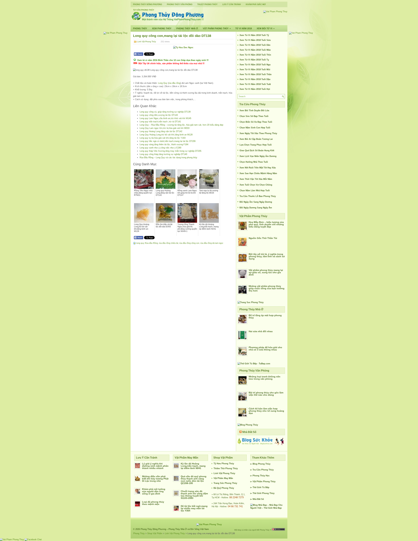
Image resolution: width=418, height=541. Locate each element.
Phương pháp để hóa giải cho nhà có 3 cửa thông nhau (265, 348)
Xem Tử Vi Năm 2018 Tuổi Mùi (255, 69)
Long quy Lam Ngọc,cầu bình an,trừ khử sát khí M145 (165, 118)
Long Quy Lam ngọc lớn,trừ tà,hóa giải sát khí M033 (164, 128)
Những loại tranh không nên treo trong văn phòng (264, 377)
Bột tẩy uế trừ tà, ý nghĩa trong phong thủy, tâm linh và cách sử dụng (267, 256)
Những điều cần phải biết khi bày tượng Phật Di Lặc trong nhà (155, 478)
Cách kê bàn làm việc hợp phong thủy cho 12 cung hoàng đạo (266, 410)
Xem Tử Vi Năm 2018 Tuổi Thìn (255, 55)
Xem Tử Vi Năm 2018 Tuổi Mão (255, 50)
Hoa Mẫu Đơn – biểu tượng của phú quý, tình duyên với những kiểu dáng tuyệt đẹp (266, 224)
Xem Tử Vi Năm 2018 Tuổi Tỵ (254, 59)
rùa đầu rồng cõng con (189, 243)
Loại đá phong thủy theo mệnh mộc (153, 503)
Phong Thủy (140, 28)
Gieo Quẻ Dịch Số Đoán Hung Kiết (257, 150)
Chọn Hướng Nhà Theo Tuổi (254, 162)
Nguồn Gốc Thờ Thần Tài (263, 238)
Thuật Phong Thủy (207, 4)
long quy (140, 243)
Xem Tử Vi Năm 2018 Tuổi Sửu (255, 40)
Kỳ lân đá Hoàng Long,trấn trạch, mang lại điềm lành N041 (193, 465)
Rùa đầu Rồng (151, 243)
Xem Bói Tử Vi (265, 28)
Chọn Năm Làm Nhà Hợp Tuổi (255, 190)
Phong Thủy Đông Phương (147, 4)
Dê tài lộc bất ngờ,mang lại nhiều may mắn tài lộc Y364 (194, 508)
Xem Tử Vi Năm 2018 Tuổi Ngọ (255, 64)
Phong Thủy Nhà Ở (187, 28)
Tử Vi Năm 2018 (243, 28)
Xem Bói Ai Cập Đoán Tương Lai (256, 139)
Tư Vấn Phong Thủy (143, 10)
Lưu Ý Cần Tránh (231, 4)
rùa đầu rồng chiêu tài (168, 243)
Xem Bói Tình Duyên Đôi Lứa (254, 110)
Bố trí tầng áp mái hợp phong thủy (265, 316)
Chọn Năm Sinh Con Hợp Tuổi (255, 127)
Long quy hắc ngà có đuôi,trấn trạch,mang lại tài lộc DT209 (167, 141)
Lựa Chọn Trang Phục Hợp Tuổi (256, 145)
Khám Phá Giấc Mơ (256, 4)
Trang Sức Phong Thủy (225, 483)
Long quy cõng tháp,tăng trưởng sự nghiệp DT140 (163, 154)
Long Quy (162, 83)
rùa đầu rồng (174, 83)
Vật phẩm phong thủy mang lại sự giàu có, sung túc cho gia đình (266, 272)
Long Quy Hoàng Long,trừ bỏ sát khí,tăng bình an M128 (166, 134)
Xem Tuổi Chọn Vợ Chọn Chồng (256, 185)
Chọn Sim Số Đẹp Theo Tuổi (254, 116)
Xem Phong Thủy (161, 28)
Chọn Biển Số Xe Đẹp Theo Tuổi (256, 122)
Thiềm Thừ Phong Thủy (226, 468)
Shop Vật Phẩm (154, 533)
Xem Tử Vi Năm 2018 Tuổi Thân (256, 74)
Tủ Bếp (265, 487)
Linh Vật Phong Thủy (146, 41)
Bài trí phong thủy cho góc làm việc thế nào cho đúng (266, 393)
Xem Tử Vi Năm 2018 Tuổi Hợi (255, 89)
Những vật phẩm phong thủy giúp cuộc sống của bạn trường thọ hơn (266, 288)
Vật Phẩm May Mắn (223, 478)
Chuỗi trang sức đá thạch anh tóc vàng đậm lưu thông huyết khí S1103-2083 (194, 494)
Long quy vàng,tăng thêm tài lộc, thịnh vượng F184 (164, 144)
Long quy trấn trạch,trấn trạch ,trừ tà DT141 (160, 121)
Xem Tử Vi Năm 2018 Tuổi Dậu (255, 79)
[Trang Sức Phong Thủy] (251, 302)
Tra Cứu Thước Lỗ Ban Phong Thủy (258, 196)
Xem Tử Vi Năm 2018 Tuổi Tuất (255, 84)
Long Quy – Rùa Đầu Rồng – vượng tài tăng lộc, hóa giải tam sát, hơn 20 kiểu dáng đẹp (181, 125)
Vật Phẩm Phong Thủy (217, 28)
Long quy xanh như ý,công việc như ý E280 (160, 147)
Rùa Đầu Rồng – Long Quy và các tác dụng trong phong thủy (168, 157)
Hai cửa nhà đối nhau (261, 331)
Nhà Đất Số (249, 432)
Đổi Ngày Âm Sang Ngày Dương (256, 202)
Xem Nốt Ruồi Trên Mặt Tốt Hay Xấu (258, 167)
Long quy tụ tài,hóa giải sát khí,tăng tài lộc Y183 (162, 138)
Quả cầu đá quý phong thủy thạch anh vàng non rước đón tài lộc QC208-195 (193, 479)
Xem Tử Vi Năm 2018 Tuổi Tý (254, 35)
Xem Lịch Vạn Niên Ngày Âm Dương (258, 156)
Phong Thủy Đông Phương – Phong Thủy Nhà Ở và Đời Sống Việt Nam (175, 529)
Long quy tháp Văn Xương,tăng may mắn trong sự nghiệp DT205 (170, 151)
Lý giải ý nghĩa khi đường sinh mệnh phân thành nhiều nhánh (155, 465)
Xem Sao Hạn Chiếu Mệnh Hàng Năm (258, 173)
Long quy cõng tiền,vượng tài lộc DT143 (159, 115)
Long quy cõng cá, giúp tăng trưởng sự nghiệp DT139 (165, 112)
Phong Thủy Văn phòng (179, 4)
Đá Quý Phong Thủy (224, 488)
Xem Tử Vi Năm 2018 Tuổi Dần (255, 45)
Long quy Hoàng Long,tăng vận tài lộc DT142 (161, 131)
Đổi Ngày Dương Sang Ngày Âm (256, 207)
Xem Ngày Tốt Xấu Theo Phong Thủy (258, 133)
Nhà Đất (256, 499)
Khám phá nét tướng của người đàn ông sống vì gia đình (153, 491)
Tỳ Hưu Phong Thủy (224, 463)
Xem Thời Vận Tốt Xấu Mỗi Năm (256, 179)
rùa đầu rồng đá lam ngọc (211, 243)
